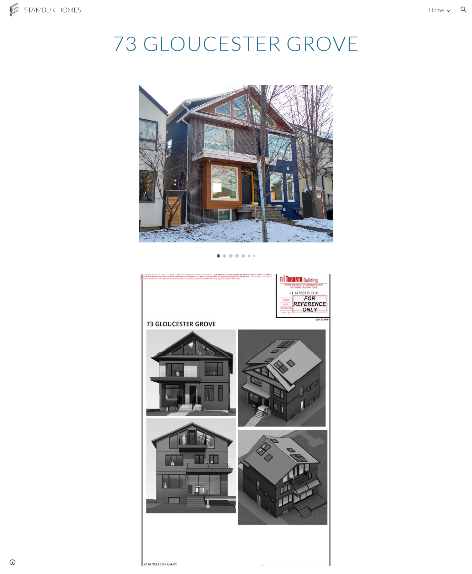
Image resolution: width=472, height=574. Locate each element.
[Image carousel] (236, 171)
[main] (236, 43)
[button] (463, 9)
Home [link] (436, 10)
